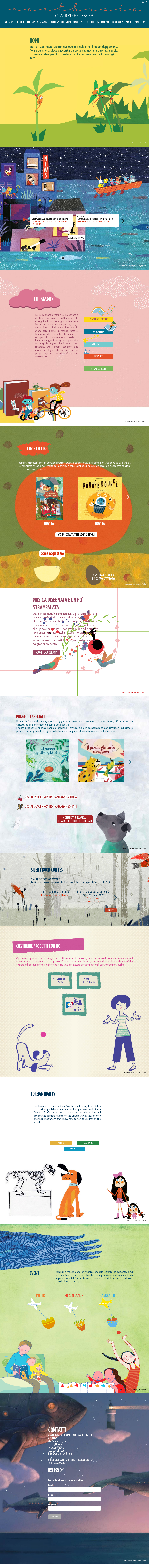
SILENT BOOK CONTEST (74, 22)
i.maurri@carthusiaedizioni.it (78, 1459)
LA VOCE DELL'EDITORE (98, 319)
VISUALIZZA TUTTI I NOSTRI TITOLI (76, 534)
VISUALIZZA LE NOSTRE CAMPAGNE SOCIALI (51, 807)
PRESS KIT (98, 356)
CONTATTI (136, 22)
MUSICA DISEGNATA (39, 22)
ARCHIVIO (110, 910)
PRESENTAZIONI (74, 1296)
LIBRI (28, 22)
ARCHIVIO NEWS (76, 237)
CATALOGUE (88, 1143)
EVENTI (128, 22)
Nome (51, 1495)
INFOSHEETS (74, 1149)
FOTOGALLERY (98, 332)
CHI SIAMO (20, 22)
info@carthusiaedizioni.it (61, 1453)
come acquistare (52, 553)
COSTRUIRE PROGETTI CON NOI (97, 22)
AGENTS (61, 1143)
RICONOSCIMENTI (98, 368)
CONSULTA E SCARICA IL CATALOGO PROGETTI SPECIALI (74, 819)
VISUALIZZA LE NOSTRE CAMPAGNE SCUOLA (51, 797)
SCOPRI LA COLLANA (46, 652)
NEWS (11, 22)
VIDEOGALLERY (98, 344)
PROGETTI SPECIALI (56, 22)
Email (51, 1485)
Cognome (53, 1504)
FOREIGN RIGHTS (117, 22)
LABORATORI (108, 1296)
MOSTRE (41, 1296)
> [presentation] (122, 220)
